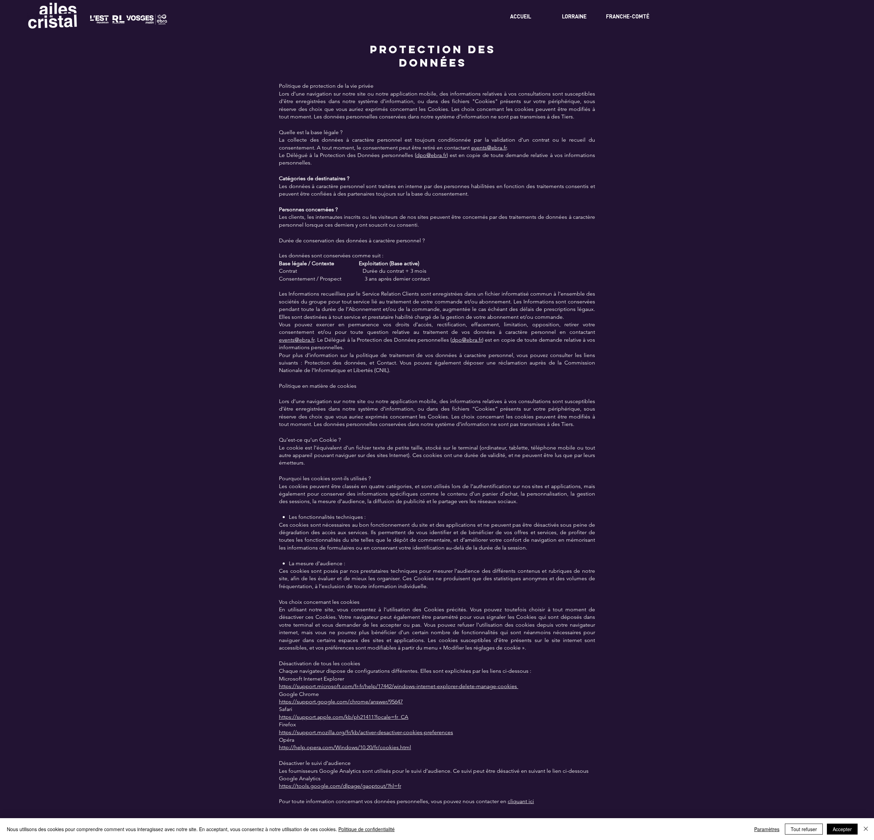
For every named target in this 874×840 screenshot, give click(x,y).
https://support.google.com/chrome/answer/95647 (341, 701)
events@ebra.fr (489, 147)
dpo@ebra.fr (431, 155)
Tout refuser (804, 829)
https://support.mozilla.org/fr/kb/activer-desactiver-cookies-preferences (366, 732)
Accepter (842, 829)
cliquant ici (521, 801)
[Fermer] (866, 829)
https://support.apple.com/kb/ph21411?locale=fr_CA (343, 717)
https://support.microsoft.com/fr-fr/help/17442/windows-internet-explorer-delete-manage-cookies (398, 686)
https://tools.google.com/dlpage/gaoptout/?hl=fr (340, 786)
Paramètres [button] (766, 829)
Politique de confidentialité (366, 829)
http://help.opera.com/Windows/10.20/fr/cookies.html (345, 747)
